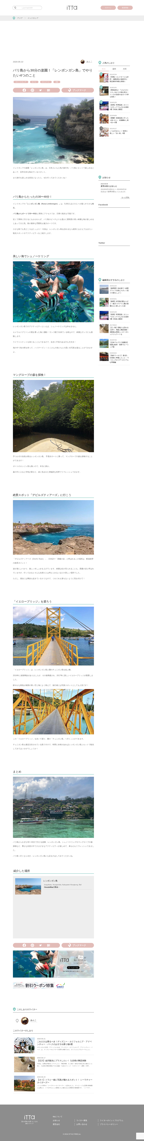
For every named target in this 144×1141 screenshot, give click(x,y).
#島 (57, 82)
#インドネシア (21, 82)
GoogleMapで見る (51, 887)
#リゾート (46, 82)
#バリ (34, 82)
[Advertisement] (72, 38)
